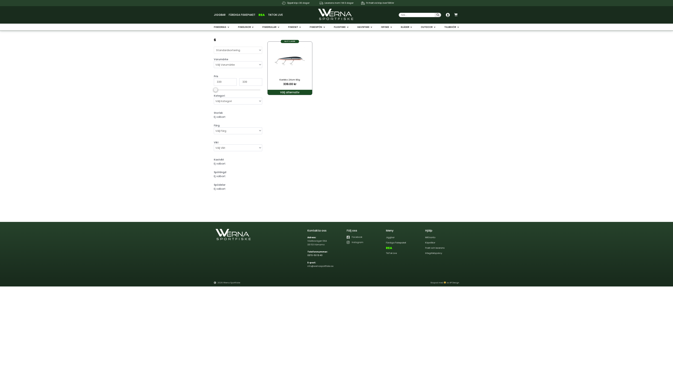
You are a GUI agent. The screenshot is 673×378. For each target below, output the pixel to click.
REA (262, 15)
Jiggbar (220, 15)
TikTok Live (275, 15)
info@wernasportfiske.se (320, 266)
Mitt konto (430, 237)
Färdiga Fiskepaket (242, 15)
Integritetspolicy (433, 253)
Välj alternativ (290, 92)
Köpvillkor (430, 242)
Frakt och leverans (435, 247)
